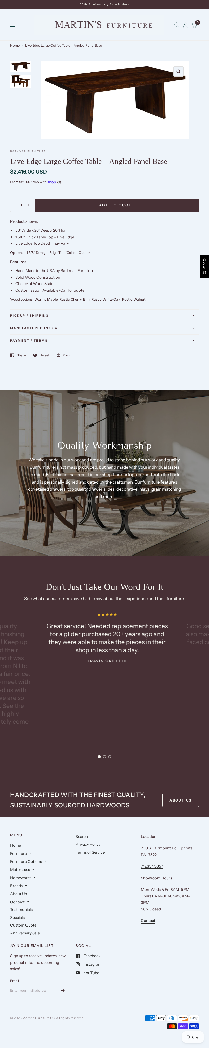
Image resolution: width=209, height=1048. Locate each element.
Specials (17, 917)
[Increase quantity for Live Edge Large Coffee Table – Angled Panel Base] (28, 205)
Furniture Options (26, 861)
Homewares (20, 877)
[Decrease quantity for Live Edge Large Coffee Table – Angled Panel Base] (14, 205)
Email (14, 981)
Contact (17, 901)
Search (82, 836)
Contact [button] (148, 920)
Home (15, 45)
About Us (18, 893)
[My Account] (185, 25)
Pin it (67, 355)
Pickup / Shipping (29, 315)
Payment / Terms (29, 340)
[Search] (177, 25)
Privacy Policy (88, 844)
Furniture (18, 853)
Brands (16, 885)
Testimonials (21, 909)
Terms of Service (90, 852)
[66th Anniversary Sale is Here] (105, 4)
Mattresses (20, 869)
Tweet (44, 355)
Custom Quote (23, 925)
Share (21, 355)
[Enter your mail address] (63, 990)
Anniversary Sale (25, 933)
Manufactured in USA (34, 328)
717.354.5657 (152, 866)
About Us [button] (180, 800)
